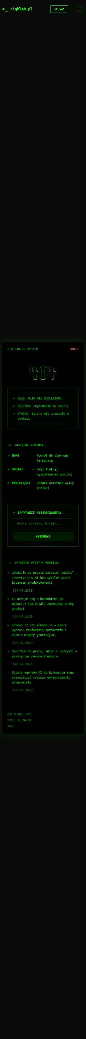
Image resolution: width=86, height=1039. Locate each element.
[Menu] (80, 9)
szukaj (59, 9)
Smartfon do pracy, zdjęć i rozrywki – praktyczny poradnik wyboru (44, 653)
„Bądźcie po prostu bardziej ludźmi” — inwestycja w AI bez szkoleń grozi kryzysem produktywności (44, 577)
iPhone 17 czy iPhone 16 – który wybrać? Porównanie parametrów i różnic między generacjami (39, 630)
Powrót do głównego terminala (53, 458)
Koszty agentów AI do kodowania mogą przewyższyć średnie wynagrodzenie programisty (43, 677)
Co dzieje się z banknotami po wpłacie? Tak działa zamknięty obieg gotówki (43, 604)
